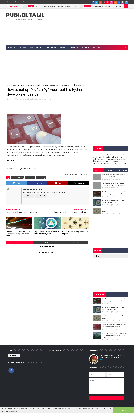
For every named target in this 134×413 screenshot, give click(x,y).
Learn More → (104, 359)
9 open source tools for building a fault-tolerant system (47, 232)
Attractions (20, 47)
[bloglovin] (107, 2)
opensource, (39, 99)
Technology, (47, 99)
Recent (98, 170)
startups (24, 6)
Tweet (19, 183)
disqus (47, 242)
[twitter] (96, 2)
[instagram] (122, 2)
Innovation (74, 47)
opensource (28, 85)
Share (39, 183)
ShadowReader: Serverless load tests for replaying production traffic (18, 233)
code (14, 85)
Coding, (32, 99)
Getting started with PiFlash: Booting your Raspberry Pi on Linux (114, 326)
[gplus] (100, 2)
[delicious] (126, 2)
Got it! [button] (124, 410)
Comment (81, 183)
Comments (122, 170)
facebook (74, 242)
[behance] (118, 2)
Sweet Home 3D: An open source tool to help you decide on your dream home (114, 335)
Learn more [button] (12, 411)
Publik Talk (25, 14)
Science (96, 47)
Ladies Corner (36, 47)
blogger (19, 242)
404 (33, 2)
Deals (62, 47)
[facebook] (93, 2)
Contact (26, 2)
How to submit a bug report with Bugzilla (75, 232)
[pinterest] (104, 2)
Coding (85, 47)
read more (10, 160)
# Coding (21, 178)
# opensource (30, 178)
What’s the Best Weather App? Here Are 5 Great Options (48, 6)
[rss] (115, 2)
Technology (38, 85)
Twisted (38, 152)
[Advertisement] (90, 26)
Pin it (60, 183)
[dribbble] (111, 2)
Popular (110, 170)
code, (28, 99)
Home (9, 2)
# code (14, 178)
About (17, 2)
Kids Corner (50, 47)
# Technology (41, 178)
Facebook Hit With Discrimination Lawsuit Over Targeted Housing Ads (114, 184)
